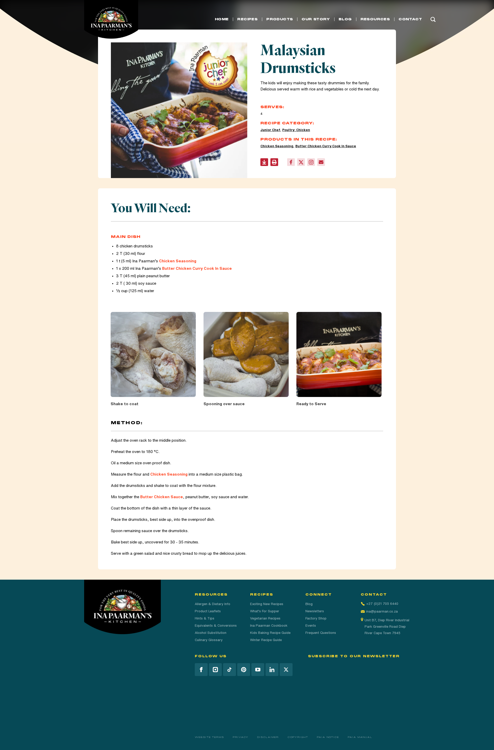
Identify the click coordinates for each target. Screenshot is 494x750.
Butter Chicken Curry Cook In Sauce (325, 146)
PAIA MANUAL (360, 737)
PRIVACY (241, 737)
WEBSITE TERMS (209, 737)
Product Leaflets (208, 611)
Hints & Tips (204, 618)
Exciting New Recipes (266, 604)
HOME (222, 19)
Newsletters (314, 611)
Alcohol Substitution (210, 632)
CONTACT (410, 19)
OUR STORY (316, 19)
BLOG (345, 19)
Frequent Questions (320, 632)
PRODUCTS (279, 19)
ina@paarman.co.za (382, 611)
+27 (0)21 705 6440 (382, 603)
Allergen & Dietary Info (212, 604)
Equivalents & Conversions (216, 625)
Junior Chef (270, 130)
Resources (375, 19)
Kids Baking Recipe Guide (270, 632)
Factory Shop (316, 618)
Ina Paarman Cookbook (268, 625)
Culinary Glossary (209, 640)
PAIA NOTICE (328, 737)
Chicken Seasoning (276, 146)
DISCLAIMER (268, 737)
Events (310, 625)
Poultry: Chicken (296, 130)
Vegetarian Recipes (265, 618)
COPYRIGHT (298, 737)
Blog (309, 604)
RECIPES (247, 19)
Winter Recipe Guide (266, 640)
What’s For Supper (264, 611)
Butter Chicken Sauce (161, 497)
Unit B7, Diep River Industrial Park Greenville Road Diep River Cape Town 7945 (387, 626)
